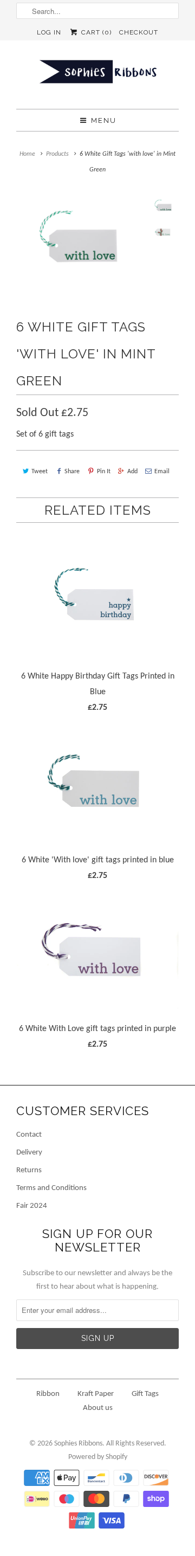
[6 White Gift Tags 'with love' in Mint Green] (79, 239)
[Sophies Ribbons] (97, 75)
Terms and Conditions (51, 1188)
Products (57, 154)
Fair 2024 (31, 1206)
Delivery (29, 1153)
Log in (49, 32)
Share (72, 471)
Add (132, 471)
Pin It (103, 471)
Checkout (138, 32)
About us (98, 1408)
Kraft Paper (95, 1394)
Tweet (39, 471)
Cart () (95, 32)
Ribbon (48, 1394)
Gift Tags (145, 1394)
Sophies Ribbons (78, 1444)
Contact (29, 1135)
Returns (29, 1170)
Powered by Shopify (97, 1457)
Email (162, 471)
